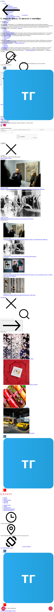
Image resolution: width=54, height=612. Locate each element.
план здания (10, 547)
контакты (8, 20)
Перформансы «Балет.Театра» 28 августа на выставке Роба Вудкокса (19, 256)
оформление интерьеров (9, 509)
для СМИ (5, 501)
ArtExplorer (3, 47)
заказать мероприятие (8, 510)
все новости (3, 297)
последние (3, 159)
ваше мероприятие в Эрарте (13, 16)
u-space (5, 39)
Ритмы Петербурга (30, 50)
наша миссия (6, 31)
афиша (5, 28)
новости (5, 498)
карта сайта (13, 610)
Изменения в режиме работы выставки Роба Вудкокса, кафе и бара (19, 295)
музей (4, 3)
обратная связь (6, 505)
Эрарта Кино (6, 37)
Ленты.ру (8, 34)
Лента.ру (20, 28)
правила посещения (5, 610)
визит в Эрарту (4, 158)
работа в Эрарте (7, 500)
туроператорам (7, 507)
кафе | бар (5, 22)
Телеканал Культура (19, 43)
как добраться (4, 547)
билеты (5, 44)
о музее (5, 30)
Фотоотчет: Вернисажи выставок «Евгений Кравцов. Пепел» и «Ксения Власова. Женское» (25, 239)
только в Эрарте (7, 36)
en (1, 84)
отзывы (5, 506)
